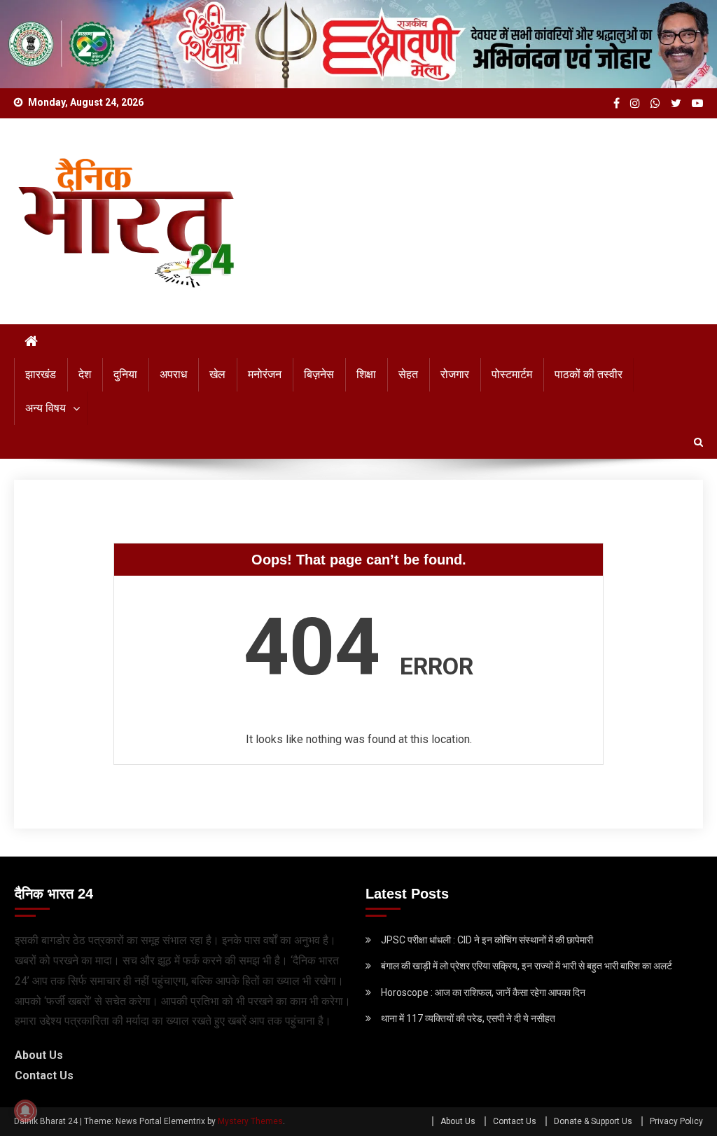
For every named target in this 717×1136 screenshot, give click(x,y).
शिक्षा (366, 374)
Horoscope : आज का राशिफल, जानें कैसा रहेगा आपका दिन (483, 992)
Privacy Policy (676, 1121)
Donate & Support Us (593, 1121)
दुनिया (125, 374)
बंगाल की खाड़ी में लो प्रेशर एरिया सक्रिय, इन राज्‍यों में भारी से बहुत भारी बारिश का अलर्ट (526, 965)
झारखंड (40, 374)
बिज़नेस (319, 374)
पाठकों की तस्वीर (588, 374)
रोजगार (454, 374)
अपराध (173, 374)
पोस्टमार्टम (512, 374)
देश (84, 374)
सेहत (408, 374)
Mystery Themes (250, 1121)
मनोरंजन (264, 374)
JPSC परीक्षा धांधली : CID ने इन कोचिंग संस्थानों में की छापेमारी (487, 939)
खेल (217, 374)
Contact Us (44, 1075)
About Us (39, 1055)
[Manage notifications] (25, 1111)
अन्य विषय (45, 408)
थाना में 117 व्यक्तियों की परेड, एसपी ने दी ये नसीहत (468, 1018)
